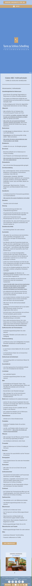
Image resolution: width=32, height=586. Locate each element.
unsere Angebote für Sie (15, 2)
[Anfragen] (15, 584)
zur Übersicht (9, 543)
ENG (30, 72)
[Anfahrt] (21, 584)
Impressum (4, 583)
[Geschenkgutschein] (26, 584)
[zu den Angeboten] (23, 584)
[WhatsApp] (18, 584)
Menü (17, 6)
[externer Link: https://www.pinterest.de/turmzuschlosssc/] (16, 581)
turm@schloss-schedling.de (11, 579)
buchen (8, 584)
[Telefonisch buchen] (13, 584)
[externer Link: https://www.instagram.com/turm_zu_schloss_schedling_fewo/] (12, 581)
